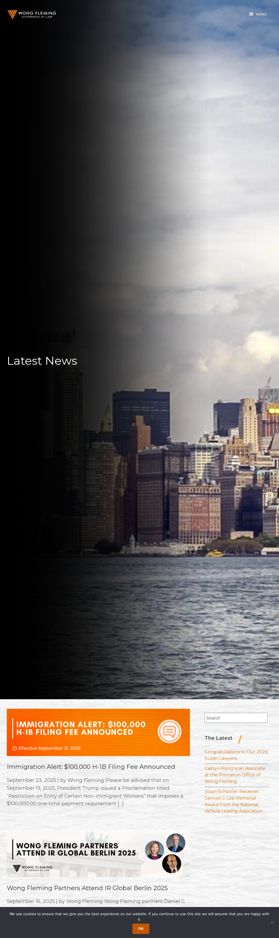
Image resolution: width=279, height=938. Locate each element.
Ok (141, 929)
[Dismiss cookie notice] (272, 922)
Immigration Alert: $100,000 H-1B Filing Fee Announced (91, 766)
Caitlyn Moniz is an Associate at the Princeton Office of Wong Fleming (235, 775)
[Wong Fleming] (31, 15)
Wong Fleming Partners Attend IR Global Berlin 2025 (87, 888)
